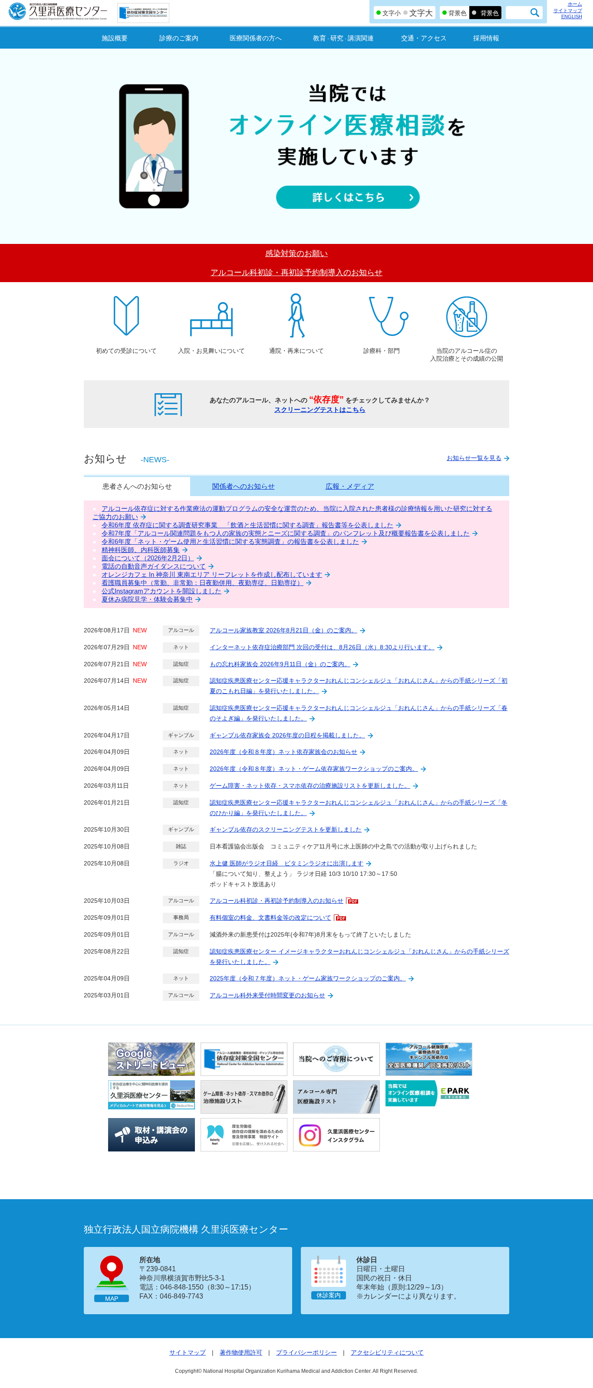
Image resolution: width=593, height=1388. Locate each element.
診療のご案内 (178, 38)
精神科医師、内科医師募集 (141, 549)
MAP (111, 1298)
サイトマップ (567, 10)
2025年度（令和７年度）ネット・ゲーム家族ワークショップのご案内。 (308, 978)
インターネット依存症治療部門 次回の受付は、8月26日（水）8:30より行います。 (322, 647)
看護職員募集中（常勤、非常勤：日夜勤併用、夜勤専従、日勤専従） (202, 582)
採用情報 (486, 38)
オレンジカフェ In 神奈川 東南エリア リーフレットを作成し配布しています (212, 574)
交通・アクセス (424, 38)
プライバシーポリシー (306, 1352)
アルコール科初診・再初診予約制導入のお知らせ (276, 900)
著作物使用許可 (241, 1352)
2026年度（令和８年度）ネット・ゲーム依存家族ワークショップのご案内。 (314, 768)
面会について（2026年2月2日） (148, 558)
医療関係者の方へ (256, 38)
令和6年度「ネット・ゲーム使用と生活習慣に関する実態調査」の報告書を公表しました (230, 541)
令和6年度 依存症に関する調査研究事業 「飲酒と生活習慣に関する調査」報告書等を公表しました (247, 525)
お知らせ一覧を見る (474, 457)
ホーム (575, 4)
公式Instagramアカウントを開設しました (161, 591)
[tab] (137, 486)
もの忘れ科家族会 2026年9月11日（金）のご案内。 (280, 664)
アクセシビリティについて (387, 1352)
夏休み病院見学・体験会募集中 (147, 599)
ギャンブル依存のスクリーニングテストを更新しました (286, 829)
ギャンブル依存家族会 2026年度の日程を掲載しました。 (287, 735)
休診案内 (328, 1295)
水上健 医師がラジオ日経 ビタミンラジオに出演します (286, 863)
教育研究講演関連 (343, 38)
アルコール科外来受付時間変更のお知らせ (267, 995)
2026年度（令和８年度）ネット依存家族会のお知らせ (283, 751)
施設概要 (115, 38)
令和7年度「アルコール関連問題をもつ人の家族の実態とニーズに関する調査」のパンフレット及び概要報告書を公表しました (286, 533)
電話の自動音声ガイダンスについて (154, 566)
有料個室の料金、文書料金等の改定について (270, 917)
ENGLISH (571, 16)
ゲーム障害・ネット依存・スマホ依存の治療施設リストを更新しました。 (310, 785)
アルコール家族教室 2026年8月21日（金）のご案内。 (283, 630)
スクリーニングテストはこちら (320, 409)
